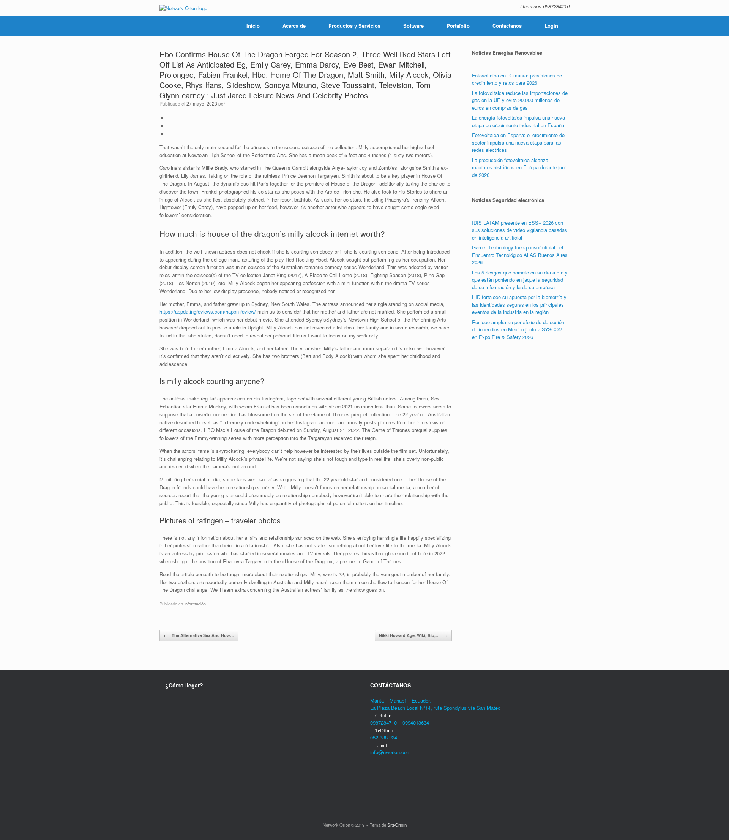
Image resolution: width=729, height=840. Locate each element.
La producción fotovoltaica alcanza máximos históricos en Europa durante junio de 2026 (520, 167)
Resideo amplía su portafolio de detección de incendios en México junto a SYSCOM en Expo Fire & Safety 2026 (518, 329)
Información (195, 603)
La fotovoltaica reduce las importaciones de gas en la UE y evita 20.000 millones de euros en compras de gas (520, 100)
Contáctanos (507, 25)
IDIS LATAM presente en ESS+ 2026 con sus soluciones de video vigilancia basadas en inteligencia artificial (519, 230)
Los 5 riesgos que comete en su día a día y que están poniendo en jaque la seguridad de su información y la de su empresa (520, 280)
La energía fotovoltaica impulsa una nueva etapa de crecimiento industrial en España (518, 121)
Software (413, 25)
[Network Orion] (183, 8)
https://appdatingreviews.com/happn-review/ (207, 311)
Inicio (253, 25)
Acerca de (294, 25)
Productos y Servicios (354, 25)
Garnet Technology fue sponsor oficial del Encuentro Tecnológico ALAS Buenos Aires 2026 (520, 255)
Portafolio (458, 25)
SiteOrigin (397, 825)
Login (551, 25)
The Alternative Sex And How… (199, 635)
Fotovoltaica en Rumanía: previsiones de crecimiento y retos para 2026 (517, 79)
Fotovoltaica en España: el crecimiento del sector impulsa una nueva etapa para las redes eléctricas (519, 142)
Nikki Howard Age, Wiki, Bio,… (413, 635)
